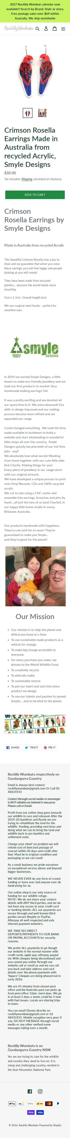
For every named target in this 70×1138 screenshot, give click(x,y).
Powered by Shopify (50, 1125)
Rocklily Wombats (28, 1125)
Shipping (26, 179)
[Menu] (63, 28)
